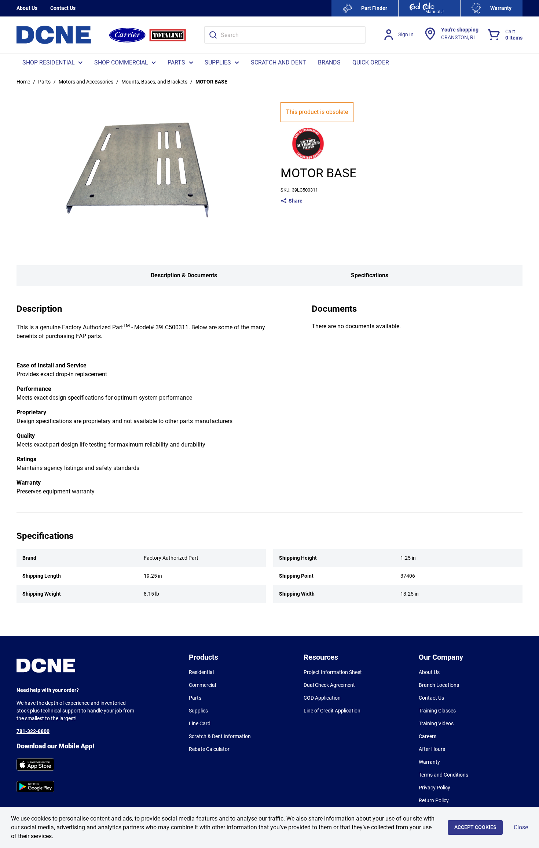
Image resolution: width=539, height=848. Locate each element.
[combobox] (285, 35)
